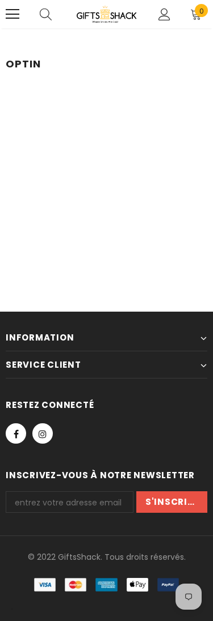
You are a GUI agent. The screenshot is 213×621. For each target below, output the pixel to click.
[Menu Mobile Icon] (12, 14)
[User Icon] (164, 14)
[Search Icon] (46, 14)
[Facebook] (16, 433)
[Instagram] (42, 433)
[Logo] (106, 14)
